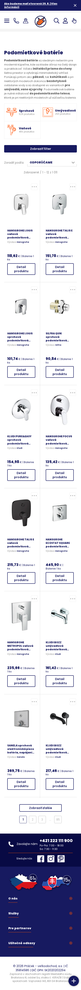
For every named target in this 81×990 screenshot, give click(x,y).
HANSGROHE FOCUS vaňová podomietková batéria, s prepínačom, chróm (59, 440)
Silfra (58, 345)
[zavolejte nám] (17, 21)
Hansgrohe (23, 242)
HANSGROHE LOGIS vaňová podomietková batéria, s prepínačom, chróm (20, 234)
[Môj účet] (65, 21)
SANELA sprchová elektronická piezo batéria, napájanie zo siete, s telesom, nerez (21, 749)
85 (58, 819)
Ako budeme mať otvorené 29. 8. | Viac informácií (30, 5)
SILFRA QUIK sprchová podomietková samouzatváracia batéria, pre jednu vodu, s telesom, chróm (58, 337)
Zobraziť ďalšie (40, 808)
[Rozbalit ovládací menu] (74, 981)
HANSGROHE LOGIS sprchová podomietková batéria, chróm (20, 337)
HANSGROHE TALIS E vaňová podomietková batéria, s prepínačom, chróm (59, 234)
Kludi (19, 448)
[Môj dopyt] (74, 21)
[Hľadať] (56, 21)
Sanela (21, 757)
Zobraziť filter (40, 149)
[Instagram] (52, 859)
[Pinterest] (61, 859)
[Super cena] (34, 186)
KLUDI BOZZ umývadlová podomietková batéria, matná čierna (56, 749)
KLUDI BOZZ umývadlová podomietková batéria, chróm (56, 646)
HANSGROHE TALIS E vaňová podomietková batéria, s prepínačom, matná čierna (20, 543)
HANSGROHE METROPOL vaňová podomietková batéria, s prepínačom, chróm (20, 646)
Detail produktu (21, 269)
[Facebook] (42, 859)
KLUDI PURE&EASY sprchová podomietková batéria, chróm (19, 440)
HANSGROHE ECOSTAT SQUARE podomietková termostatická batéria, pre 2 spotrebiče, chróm (59, 543)
